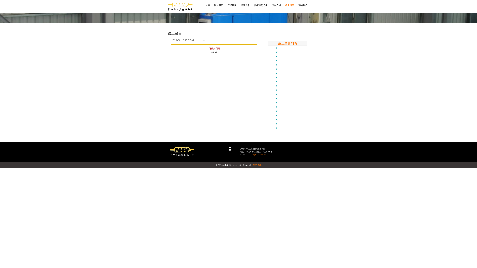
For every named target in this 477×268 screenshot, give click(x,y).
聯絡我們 (302, 5)
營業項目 (232, 5)
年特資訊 (257, 165)
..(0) (276, 48)
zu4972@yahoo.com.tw (256, 154)
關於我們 (218, 5)
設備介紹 (276, 5)
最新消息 (245, 5)
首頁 (207, 5)
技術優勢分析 (261, 5)
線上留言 (289, 5)
